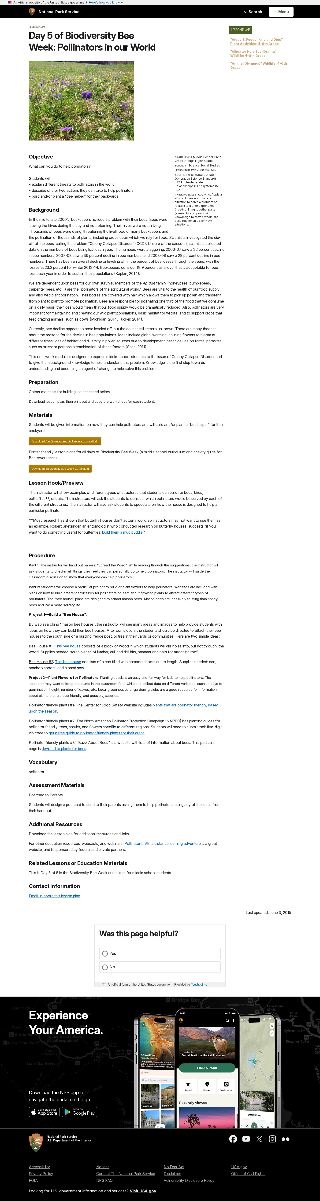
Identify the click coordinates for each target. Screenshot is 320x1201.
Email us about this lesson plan (54, 896)
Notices (102, 1166)
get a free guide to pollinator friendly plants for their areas (97, 733)
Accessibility (39, 1166)
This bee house (68, 646)
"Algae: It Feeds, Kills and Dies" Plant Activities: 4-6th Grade (256, 41)
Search (255, 11)
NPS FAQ (104, 1180)
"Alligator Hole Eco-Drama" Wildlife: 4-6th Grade (253, 53)
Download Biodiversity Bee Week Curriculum (60, 468)
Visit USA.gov (143, 1191)
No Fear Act (174, 1166)
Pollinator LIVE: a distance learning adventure (162, 843)
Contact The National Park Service (125, 1173)
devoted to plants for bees (64, 748)
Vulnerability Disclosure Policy (189, 1180)
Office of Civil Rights (248, 1173)
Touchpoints (199, 984)
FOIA (33, 1180)
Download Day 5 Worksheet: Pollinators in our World (65, 441)
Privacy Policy (41, 1173)
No (112, 966)
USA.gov (239, 1166)
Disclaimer (172, 1173)
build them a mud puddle (122, 532)
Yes (113, 953)
